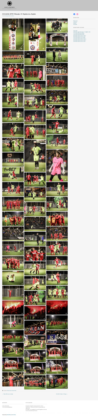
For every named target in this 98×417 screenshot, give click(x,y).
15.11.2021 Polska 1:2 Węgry (62, 394)
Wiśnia (13, 15)
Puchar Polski (14, 390)
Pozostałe (75, 24)
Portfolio (14, 414)
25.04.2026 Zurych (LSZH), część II (79, 40)
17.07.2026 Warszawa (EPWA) (78, 33)
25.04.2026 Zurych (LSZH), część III (79, 39)
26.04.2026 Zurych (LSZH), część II (79, 35)
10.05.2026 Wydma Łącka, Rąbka (79, 37)
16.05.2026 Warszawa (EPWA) (78, 34)
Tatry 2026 (75, 30)
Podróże (74, 23)
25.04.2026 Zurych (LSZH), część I (79, 41)
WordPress (9, 414)
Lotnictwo (75, 22)
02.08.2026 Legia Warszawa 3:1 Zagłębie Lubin (81, 31)
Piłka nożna (9, 390)
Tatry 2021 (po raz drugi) (7, 394)
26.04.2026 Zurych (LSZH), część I (79, 36)
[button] (13, 35)
